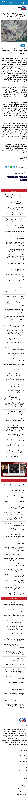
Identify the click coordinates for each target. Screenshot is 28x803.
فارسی (11, 2)
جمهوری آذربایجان (22, 770)
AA (23, 45)
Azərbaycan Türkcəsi (22, 2)
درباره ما (24, 786)
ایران (25, 773)
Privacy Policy (22, 789)
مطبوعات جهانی (22, 761)
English (3, 2)
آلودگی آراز (23, 176)
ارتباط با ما (24, 782)
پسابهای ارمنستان (12, 176)
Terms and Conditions (20, 792)
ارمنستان (23, 179)
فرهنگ (25, 764)
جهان (25, 758)
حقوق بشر (24, 767)
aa (19, 45)
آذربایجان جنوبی (23, 755)
